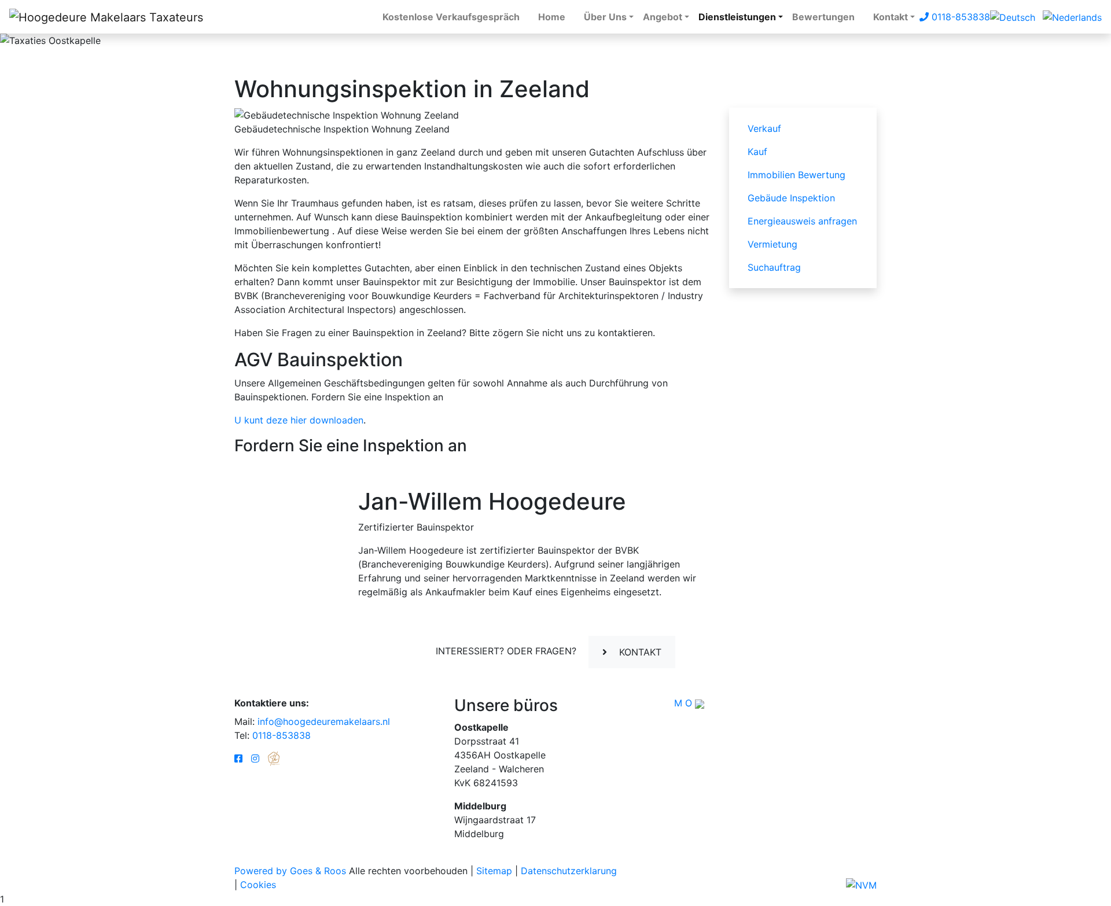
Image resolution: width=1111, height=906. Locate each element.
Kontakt (638, 652)
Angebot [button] (662, 17)
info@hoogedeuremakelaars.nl (323, 721)
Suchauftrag (774, 267)
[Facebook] (238, 758)
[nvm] (861, 884)
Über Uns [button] (605, 17)
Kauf (757, 151)
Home (551, 17)
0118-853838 (959, 17)
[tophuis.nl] (273, 758)
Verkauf (764, 128)
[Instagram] (255, 758)
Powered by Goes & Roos (290, 870)
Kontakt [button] (890, 17)
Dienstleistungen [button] (737, 17)
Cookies (258, 884)
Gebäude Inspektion (791, 198)
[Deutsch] (1012, 16)
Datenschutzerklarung (569, 870)
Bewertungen (823, 17)
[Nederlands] (1072, 16)
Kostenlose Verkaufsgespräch (451, 17)
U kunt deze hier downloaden (298, 420)
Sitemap (494, 870)
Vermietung (772, 244)
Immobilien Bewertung (796, 175)
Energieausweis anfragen (802, 221)
